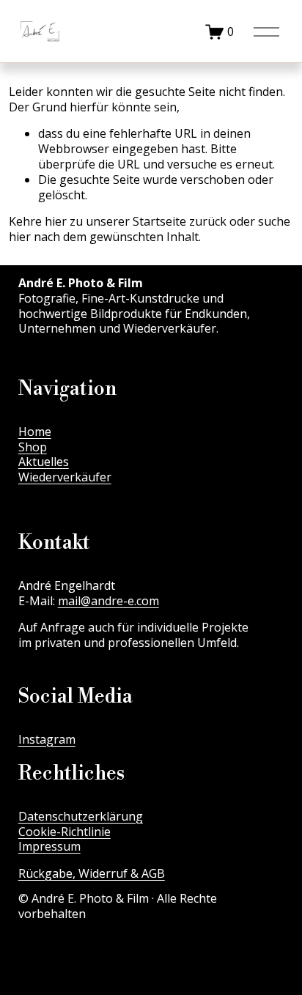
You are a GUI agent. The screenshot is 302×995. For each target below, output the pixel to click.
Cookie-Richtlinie (64, 832)
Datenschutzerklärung (80, 816)
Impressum (49, 846)
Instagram (47, 739)
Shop (32, 447)
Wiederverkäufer (64, 477)
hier (56, 221)
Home (34, 432)
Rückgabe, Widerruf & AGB (91, 873)
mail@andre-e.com (108, 601)
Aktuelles (43, 462)
